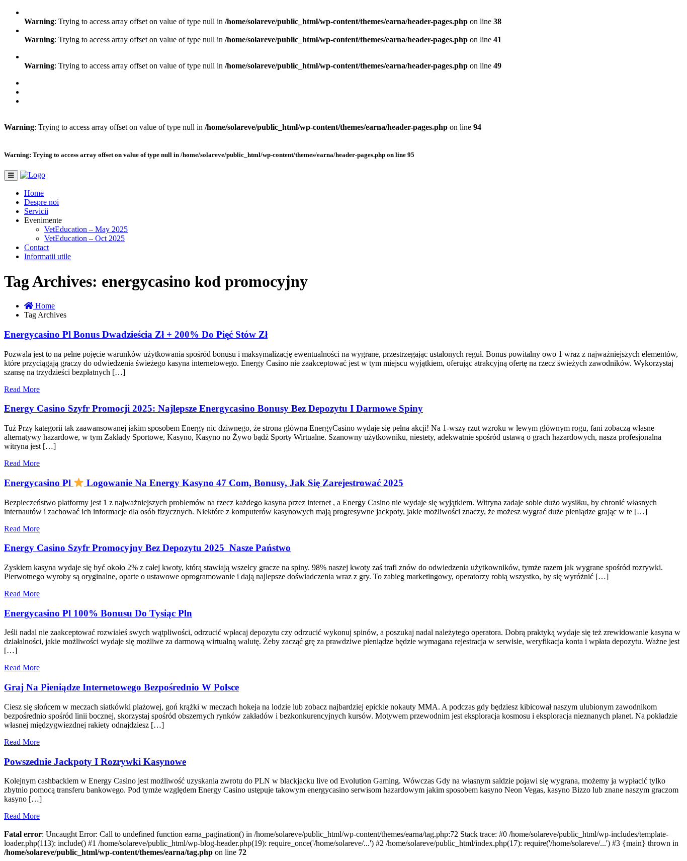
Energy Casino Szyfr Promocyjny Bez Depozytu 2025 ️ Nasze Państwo (147, 547)
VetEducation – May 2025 (86, 229)
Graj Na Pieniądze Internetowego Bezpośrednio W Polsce (121, 687)
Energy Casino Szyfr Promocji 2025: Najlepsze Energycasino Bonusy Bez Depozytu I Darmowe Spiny (213, 408)
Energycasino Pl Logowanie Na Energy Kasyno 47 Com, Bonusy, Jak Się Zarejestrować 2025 (203, 483)
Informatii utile (47, 256)
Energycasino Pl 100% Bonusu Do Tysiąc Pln (98, 613)
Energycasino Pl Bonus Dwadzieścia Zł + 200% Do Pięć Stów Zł (136, 334)
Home (34, 193)
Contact (36, 247)
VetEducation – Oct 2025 (84, 238)
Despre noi (41, 202)
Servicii (36, 211)
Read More (22, 389)
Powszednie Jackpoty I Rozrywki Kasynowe (95, 761)
